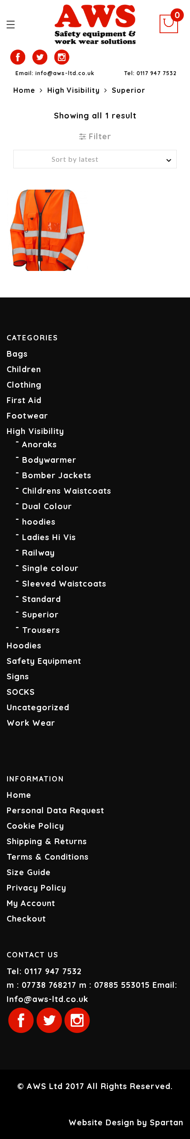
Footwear (27, 416)
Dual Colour (47, 506)
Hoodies (24, 645)
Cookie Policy (35, 826)
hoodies (39, 522)
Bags (17, 354)
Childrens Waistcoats (66, 491)
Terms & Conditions (48, 857)
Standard (41, 599)
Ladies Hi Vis (49, 537)
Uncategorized (38, 707)
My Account (31, 903)
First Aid (24, 400)
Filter (98, 136)
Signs (18, 676)
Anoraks (39, 444)
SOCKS (21, 692)
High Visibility (73, 90)
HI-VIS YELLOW (52, 257)
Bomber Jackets (56, 475)
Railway (38, 553)
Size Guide (29, 872)
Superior (40, 614)
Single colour (50, 568)
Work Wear (31, 723)
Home (24, 90)
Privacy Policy (36, 888)
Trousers (41, 630)
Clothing (24, 385)
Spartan (166, 1122)
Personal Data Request (55, 810)
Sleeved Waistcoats (64, 584)
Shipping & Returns (47, 841)
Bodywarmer (49, 460)
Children (24, 369)
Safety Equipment (44, 661)
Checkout (26, 919)
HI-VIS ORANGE (42, 257)
